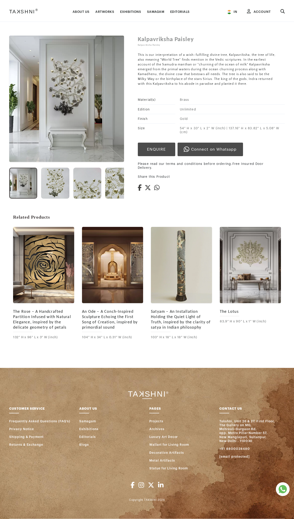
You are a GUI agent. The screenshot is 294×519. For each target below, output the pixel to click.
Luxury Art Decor (163, 436)
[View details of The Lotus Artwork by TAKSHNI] (250, 265)
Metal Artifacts (162, 460)
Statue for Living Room (168, 468)
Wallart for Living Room (169, 444)
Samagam (87, 421)
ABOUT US (81, 11)
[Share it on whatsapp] (158, 188)
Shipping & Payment (26, 436)
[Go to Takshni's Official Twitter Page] (151, 485)
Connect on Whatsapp (214, 149)
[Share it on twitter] (149, 188)
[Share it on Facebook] (141, 188)
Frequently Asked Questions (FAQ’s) (39, 421)
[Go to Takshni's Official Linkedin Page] (161, 485)
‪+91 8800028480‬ (234, 448)
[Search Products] (282, 11)
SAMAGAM (155, 11)
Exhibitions (88, 429)
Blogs (84, 444)
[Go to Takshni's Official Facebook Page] (133, 485)
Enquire (156, 149)
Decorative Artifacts (166, 452)
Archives (156, 429)
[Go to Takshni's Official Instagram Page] (141, 485)
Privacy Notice (21, 429)
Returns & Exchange (26, 444)
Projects (156, 421)
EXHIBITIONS (130, 11)
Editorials (87, 436)
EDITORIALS (180, 11)
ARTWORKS (104, 11)
